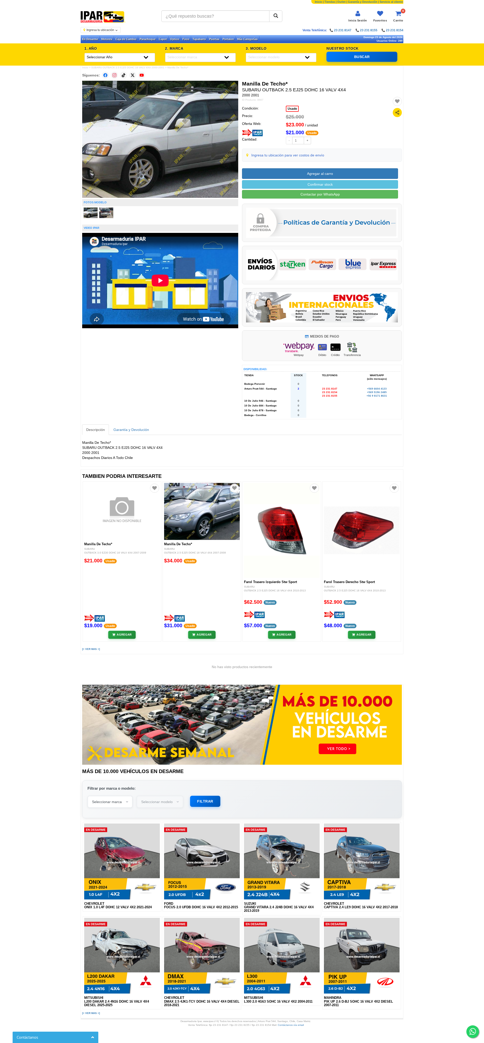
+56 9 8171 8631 (377, 395)
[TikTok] (123, 75)
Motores (106, 39)
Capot (163, 39)
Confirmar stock (320, 184)
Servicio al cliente (391, 1)
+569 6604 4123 (377, 388)
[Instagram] (114, 75)
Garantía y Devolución (362, 1)
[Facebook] (105, 75)
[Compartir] (397, 112)
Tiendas (329, 1)
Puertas (214, 39)
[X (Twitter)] (132, 75)
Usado (292, 109)
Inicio (318, 1)
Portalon (228, 39)
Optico (174, 39)
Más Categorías (247, 39)
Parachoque (148, 39)
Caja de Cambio (125, 39)
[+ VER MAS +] (91, 649)
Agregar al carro (320, 174)
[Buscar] (275, 16)
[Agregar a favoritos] (397, 101)
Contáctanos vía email (291, 1025)
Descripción (95, 430)
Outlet (341, 1)
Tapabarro (199, 39)
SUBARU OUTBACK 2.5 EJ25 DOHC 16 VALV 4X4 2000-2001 (127, 67)
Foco (186, 39)
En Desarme (90, 39)
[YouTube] (141, 75)
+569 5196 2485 (377, 392)
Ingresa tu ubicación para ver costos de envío (287, 155)
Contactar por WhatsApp (320, 194)
